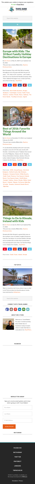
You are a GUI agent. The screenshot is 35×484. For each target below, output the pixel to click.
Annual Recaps (18, 170)
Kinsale (16, 94)
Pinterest (17, 461)
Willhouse (24, 476)
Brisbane (23, 172)
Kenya (16, 180)
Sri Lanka (5, 184)
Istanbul (11, 94)
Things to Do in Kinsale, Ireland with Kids (17, 219)
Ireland (20, 254)
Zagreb (25, 96)
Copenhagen (13, 92)
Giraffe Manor (23, 178)
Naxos (21, 94)
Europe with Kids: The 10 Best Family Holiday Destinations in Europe (17, 54)
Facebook (18, 448)
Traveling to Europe (16, 96)
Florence (5, 94)
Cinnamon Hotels (14, 174)
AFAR (11, 170)
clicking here (16, 292)
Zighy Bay (6, 186)
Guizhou (11, 180)
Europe (19, 92)
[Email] (30, 85)
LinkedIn (17, 466)
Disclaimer (15, 480)
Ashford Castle (13, 172)
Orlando (9, 182)
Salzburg (25, 94)
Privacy (21, 480)
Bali (19, 172)
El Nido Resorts (24, 174)
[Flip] (25, 85)
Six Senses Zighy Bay (24, 182)
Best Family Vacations (16, 90)
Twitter (17, 457)
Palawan (15, 182)
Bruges (25, 90)
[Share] (10, 85)
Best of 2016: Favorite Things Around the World (16, 131)
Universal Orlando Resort (21, 184)
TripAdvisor (17, 470)
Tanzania (11, 184)
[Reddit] (15, 85)
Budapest (6, 92)
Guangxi (5, 180)
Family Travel (25, 92)
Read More (19, 80)
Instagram (17, 452)
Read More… (28, 329)
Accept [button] (13, 4)
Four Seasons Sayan (13, 178)
